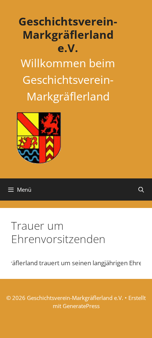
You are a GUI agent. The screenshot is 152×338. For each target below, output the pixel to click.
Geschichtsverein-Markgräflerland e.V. (67, 34)
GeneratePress (81, 306)
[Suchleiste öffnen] (141, 189)
